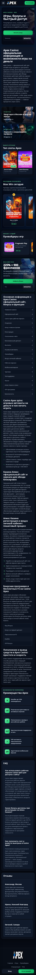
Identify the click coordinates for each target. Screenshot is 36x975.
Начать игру (18, 33)
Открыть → (8, 137)
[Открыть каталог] (3, 3)
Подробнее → (8, 119)
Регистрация (29, 3)
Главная (10, 963)
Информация (15, 967)
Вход (10, 971)
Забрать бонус (18, 281)
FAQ (23, 967)
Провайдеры (24, 963)
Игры (16, 963)
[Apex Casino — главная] (11, 3)
